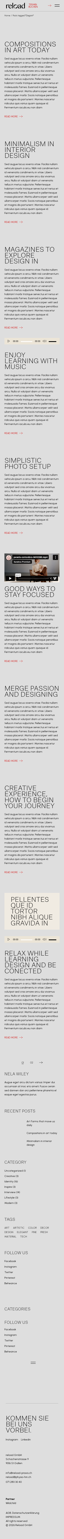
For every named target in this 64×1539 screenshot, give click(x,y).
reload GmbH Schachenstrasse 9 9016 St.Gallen (17, 1459)
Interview (10, 1192)
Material (10, 1236)
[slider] (52, 341)
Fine (34, 1232)
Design (8, 1232)
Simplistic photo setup (27, 464)
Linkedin (26, 1439)
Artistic (18, 1228)
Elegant (22, 1232)
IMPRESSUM (13, 1516)
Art (7, 1228)
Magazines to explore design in (29, 256)
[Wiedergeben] (9, 341)
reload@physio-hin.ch (18, 1477)
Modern (9, 1203)
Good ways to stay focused (29, 592)
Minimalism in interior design (29, 150)
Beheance (10, 1283)
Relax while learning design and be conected (30, 962)
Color (32, 1228)
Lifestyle (9, 1197)
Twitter (8, 1272)
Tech (23, 1236)
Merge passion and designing (31, 692)
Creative (9, 1176)
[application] (31, 341)
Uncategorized (13, 1170)
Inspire (8, 1186)
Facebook (10, 1261)
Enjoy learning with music (31, 361)
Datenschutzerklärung (25, 1512)
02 (31, 1062)
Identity (8, 1181)
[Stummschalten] (44, 341)
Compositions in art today (30, 47)
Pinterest (9, 1278)
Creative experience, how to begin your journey (29, 797)
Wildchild (11, 1503)
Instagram (10, 1266)
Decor (44, 1228)
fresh (44, 1232)
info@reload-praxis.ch (19, 1472)
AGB (8, 1512)
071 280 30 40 (14, 1481)
